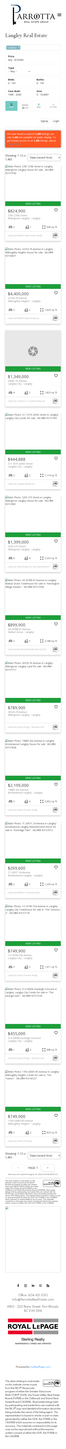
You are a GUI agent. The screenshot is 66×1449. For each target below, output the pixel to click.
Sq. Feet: (43, 94)
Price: (16, 59)
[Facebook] (18, 1285)
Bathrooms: (40, 83)
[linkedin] (33, 1285)
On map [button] (39, 106)
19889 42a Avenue (25, 791)
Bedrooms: (12, 83)
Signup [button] (44, 121)
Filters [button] (53, 106)
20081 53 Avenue (20, 382)
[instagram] (25, 1285)
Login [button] (56, 121)
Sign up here (13, 144)
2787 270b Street (24, 217)
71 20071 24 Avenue (25, 874)
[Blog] (48, 1285)
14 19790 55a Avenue (20, 957)
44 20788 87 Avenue (21, 631)
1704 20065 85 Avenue (24, 1122)
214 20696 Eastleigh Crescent (24, 1039)
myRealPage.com (40, 1367)
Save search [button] (11, 106)
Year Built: (14, 94)
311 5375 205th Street (20, 465)
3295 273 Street (24, 548)
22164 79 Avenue (24, 299)
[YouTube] (40, 1285)
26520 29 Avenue (24, 713)
